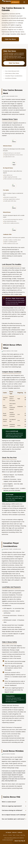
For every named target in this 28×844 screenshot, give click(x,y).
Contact (10, 835)
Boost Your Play (19, 840)
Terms (14, 835)
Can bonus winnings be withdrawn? (12, 810)
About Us (5, 835)
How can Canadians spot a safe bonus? (13, 819)
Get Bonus (14, 2)
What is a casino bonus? (9, 801)
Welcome (14, 832)
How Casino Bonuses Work (12, 71)
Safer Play (22, 835)
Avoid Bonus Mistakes (10, 78)
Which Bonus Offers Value (12, 73)
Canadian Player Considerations (13, 76)
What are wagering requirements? (12, 806)
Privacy (18, 835)
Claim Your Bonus (10, 39)
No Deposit (8, 832)
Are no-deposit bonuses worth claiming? (13, 814)
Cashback (19, 832)
